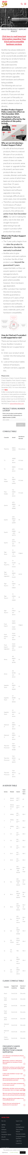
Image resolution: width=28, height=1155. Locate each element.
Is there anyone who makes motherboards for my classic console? (13, 1084)
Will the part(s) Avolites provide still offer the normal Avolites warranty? (13, 1079)
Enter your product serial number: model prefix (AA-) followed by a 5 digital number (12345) (12, 415)
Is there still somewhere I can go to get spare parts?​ (13, 1074)
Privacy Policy (5, 1139)
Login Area (18, 1141)
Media (3, 1127)
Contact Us (19, 1143)
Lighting (3, 1124)
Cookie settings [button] (14, 1152)
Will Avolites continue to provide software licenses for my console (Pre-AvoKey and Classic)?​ (14, 1068)
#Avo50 (3, 1137)
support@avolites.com (17, 403)
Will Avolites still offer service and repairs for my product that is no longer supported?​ (14, 1089)
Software (3, 1129)
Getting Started (20, 1127)
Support (18, 1124)
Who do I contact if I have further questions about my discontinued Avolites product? (14, 1094)
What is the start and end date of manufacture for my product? (11, 1104)
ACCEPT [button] (23, 1152)
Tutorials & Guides (20, 1134)
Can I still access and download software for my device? (13, 1056)
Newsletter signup (6, 1134)
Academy (3, 1132)
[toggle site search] (22, 4)
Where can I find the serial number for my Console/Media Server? (13, 1099)
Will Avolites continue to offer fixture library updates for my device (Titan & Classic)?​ (12, 1062)
